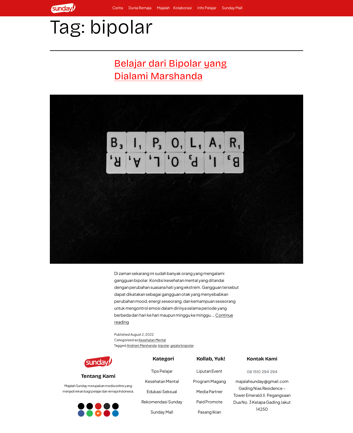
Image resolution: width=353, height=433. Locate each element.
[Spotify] (89, 413)
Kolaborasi (182, 7)
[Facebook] (81, 413)
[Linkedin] (115, 413)
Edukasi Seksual (162, 391)
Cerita (117, 7)
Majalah (163, 7)
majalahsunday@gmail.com (262, 381)
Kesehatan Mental (152, 340)
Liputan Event (209, 371)
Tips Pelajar (162, 371)
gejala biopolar (182, 345)
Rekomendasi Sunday (161, 401)
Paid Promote (209, 401)
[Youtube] (98, 406)
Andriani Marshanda (142, 345)
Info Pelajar (206, 7)
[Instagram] (107, 406)
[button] (118, 7)
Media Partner (209, 391)
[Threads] (115, 406)
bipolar (163, 345)
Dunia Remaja (139, 7)
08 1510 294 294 (262, 371)
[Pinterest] (107, 413)
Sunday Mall (232, 7)
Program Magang (209, 381)
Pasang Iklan (209, 411)
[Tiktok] (89, 406)
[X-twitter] (81, 406)
